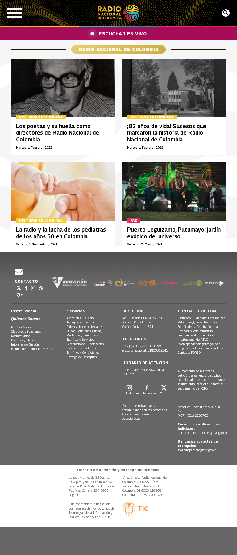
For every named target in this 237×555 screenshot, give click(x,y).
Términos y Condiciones (83, 352)
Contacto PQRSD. (190, 352)
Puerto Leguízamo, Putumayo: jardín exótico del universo (174, 233)
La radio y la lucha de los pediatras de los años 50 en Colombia (61, 233)
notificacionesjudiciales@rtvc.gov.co (202, 433)
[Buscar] (226, 13)
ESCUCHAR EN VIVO (123, 33)
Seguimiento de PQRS (193, 388)
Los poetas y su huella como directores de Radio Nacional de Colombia (57, 133)
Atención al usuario (80, 318)
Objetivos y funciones (26, 331)
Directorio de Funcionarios (85, 344)
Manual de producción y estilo (32, 349)
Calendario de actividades (84, 326)
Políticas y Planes (23, 340)
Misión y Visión (21, 327)
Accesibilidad (131, 418)
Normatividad (20, 336)
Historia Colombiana (41, 117)
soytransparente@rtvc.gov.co (197, 450)
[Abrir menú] (14, 13)
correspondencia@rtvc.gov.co (198, 344)
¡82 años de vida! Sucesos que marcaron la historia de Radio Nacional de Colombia (166, 133)
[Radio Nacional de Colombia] (118, 13)
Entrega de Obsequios (82, 357)
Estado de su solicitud (82, 348)
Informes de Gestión (25, 344)
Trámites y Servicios (80, 339)
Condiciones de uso (135, 414)
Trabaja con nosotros (81, 322)
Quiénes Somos (25, 318)
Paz (133, 220)
